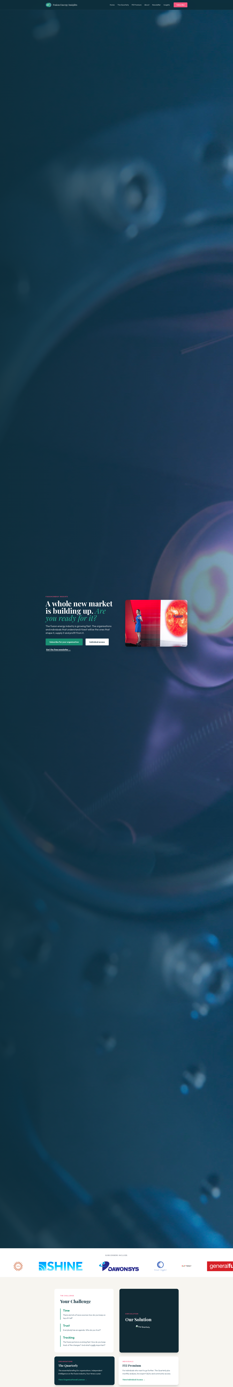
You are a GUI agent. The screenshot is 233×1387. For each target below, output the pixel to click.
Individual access (97, 642)
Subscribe (180, 5)
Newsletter (156, 5)
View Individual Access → (133, 1379)
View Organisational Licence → (72, 1379)
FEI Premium (136, 5)
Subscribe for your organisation (64, 642)
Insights (167, 5)
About (146, 5)
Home (112, 5)
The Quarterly (123, 5)
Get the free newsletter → (58, 649)
